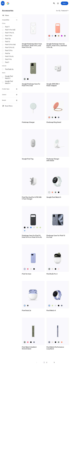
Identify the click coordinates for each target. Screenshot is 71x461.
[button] (54, 3)
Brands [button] (4, 100)
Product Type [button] (5, 89)
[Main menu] (3, 3)
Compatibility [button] (5, 20)
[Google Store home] (8, 3)
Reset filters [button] (7, 106)
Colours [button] (4, 94)
